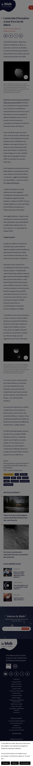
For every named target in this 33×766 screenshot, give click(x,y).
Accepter (5, 763)
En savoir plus (25, 763)
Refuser (15, 763)
